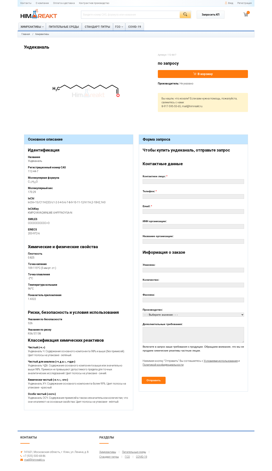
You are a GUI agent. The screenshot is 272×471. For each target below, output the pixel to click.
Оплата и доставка (64, 3)
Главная (25, 34)
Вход (230, 3)
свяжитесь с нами (173, 102)
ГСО (117, 26)
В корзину (205, 74)
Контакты (25, 3)
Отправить (154, 380)
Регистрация (244, 3)
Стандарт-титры (97, 26)
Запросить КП (210, 14)
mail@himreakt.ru (192, 106)
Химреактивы (31, 26)
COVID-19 (134, 26)
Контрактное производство (94, 3)
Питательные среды (64, 26)
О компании (42, 3)
